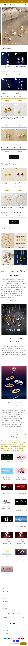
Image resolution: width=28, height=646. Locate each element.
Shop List (5, 608)
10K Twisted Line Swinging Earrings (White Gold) (7, 143)
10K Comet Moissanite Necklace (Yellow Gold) (6, 93)
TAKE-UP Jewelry (12, 643)
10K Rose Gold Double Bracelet (19, 207)
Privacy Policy (6, 605)
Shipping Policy (6, 598)
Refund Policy (6, 601)
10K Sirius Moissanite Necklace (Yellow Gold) (6, 67)
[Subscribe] (23, 617)
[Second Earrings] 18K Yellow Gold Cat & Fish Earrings (7, 183)
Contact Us (5, 591)
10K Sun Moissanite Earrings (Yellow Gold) (20, 67)
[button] (1, 4)
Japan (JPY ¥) (9, 633)
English (19, 633)
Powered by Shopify (18, 643)
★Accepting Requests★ (7, 461)
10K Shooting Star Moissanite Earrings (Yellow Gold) (20, 93)
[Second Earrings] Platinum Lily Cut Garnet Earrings (20, 183)
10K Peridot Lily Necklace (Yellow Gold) (19, 118)
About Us (5, 588)
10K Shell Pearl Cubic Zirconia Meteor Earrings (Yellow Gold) (20, 143)
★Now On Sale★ (7, 523)
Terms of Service (7, 595)
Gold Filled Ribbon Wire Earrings (6, 207)
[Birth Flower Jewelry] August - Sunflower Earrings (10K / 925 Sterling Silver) (7, 118)
